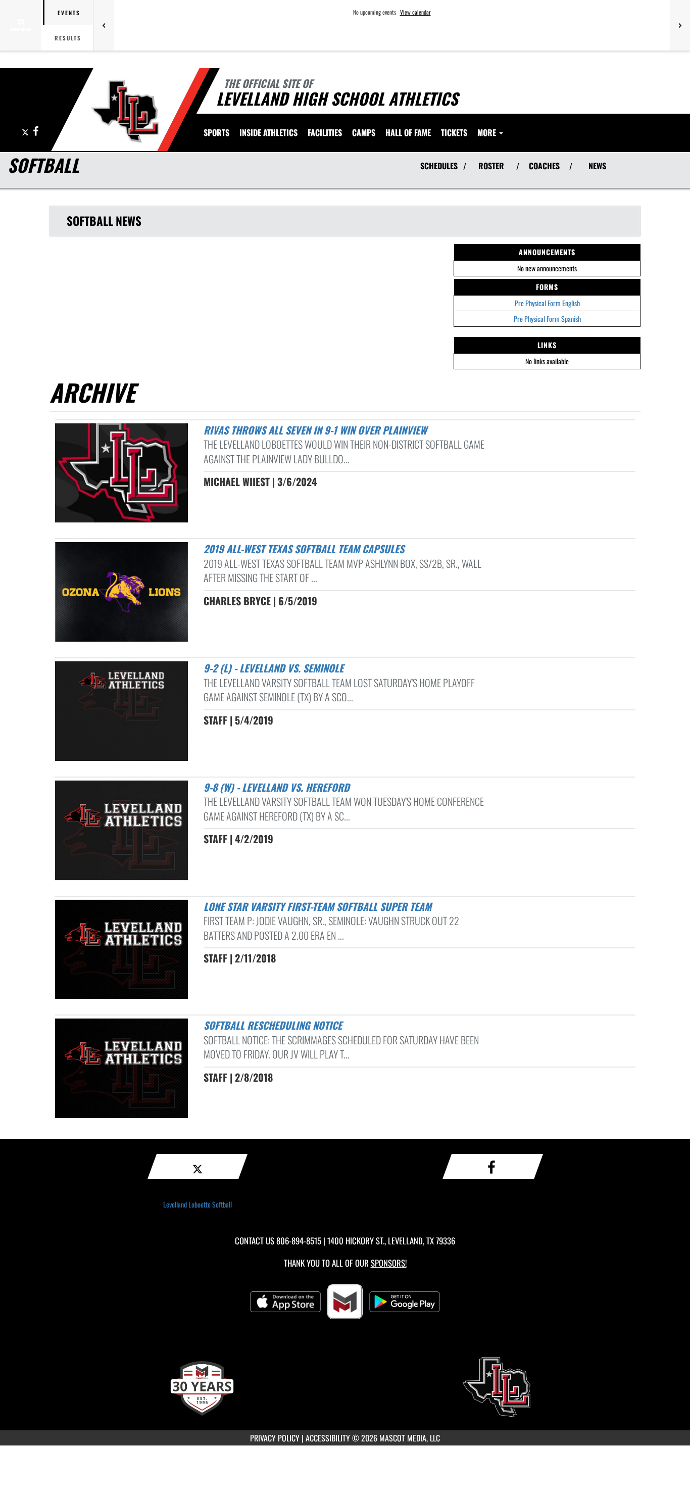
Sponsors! (389, 1263)
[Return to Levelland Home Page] (124, 111)
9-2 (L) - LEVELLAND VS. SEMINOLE (273, 667)
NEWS (597, 166)
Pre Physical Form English (547, 303)
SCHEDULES (439, 166)
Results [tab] (68, 38)
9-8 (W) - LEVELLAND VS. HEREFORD (277, 787)
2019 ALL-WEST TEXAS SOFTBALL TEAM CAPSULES (304, 548)
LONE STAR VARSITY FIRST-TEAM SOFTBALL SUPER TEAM (317, 906)
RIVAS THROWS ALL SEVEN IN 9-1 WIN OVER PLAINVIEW (315, 430)
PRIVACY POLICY (275, 1438)
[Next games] (680, 25)
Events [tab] (69, 13)
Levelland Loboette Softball (197, 1204)
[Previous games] (103, 25)
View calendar (415, 12)
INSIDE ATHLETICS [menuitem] (268, 132)
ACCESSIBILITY (328, 1438)
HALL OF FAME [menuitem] (408, 132)
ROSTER (491, 166)
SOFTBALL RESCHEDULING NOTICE (273, 1025)
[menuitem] (325, 132)
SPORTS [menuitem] (216, 132)
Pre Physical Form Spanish (547, 318)
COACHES (544, 166)
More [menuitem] (487, 132)
